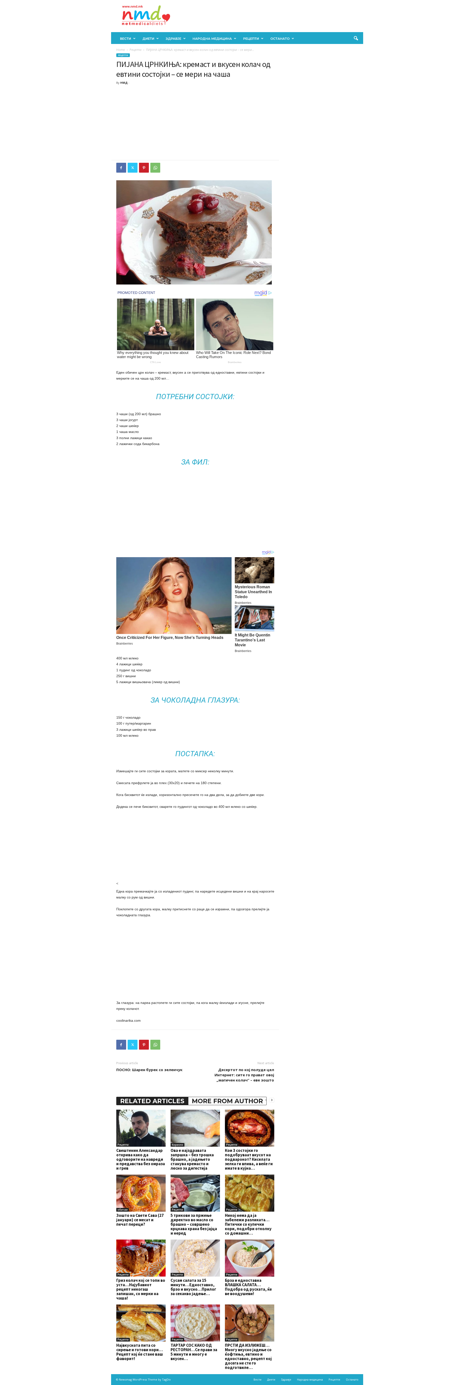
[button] (355, 38)
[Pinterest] (144, 168)
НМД (124, 82)
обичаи (123, 1209)
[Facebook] (121, 168)
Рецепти (251, 39)
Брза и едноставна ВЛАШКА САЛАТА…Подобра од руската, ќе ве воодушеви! (248, 1287)
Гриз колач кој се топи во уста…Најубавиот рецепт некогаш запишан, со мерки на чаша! (140, 1289)
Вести (125, 39)
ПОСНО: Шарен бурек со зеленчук (149, 1069)
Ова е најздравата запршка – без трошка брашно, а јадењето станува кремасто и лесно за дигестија (192, 1159)
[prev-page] (265, 1099)
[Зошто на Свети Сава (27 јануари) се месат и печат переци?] (141, 1193)
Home (120, 50)
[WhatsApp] (155, 168)
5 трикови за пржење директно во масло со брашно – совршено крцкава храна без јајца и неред (194, 1224)
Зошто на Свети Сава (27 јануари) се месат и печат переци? (140, 1220)
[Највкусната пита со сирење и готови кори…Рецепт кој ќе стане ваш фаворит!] (141, 1323)
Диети (148, 39)
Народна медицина (212, 39)
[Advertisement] (195, 123)
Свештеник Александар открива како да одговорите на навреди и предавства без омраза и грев (140, 1159)
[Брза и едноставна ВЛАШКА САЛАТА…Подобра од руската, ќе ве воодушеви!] (249, 1258)
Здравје (173, 39)
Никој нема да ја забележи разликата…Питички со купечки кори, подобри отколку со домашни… (248, 1224)
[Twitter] (133, 168)
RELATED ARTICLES (152, 1101)
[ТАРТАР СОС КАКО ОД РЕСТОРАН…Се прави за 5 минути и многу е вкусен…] (195, 1323)
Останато (280, 39)
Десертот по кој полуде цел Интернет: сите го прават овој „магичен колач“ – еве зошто (244, 1074)
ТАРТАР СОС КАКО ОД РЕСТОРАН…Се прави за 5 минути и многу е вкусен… (194, 1352)
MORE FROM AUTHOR (227, 1101)
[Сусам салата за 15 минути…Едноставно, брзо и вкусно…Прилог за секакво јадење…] (195, 1258)
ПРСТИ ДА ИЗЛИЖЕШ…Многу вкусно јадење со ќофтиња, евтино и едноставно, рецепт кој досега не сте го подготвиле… (248, 1356)
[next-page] (271, 1099)
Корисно (177, 1144)
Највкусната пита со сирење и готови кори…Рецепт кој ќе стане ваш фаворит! (139, 1352)
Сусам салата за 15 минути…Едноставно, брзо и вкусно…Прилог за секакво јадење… (193, 1287)
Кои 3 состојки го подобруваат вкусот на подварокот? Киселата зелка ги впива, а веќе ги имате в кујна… (249, 1159)
